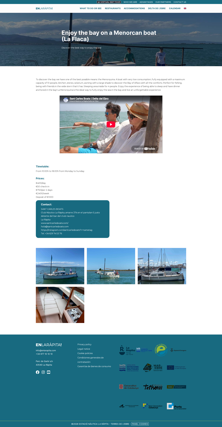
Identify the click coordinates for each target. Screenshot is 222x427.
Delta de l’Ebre (157, 8)
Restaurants (113, 8)
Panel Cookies (140, 424)
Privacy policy (84, 344)
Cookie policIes (85, 353)
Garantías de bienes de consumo (94, 366)
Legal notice (83, 349)
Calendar (175, 8)
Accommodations (134, 8)
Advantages (146, 2)
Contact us (180, 2)
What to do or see (90, 8)
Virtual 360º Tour (110, 2)
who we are (130, 2)
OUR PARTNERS (163, 2)
